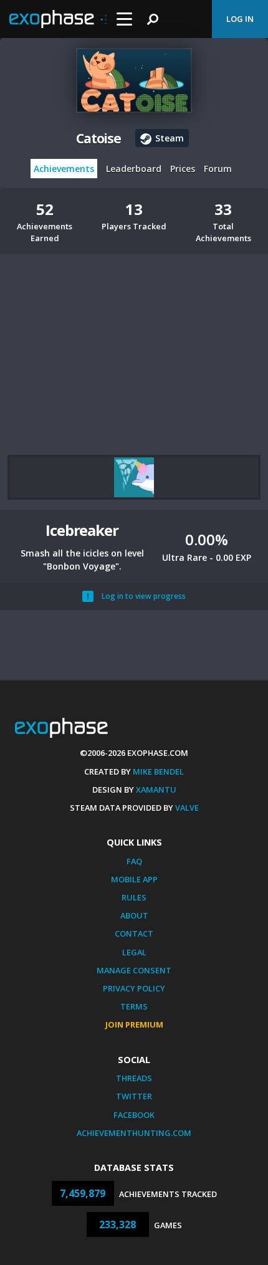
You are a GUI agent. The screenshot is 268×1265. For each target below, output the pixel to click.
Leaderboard (133, 168)
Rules (134, 897)
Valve (187, 807)
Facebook (134, 1114)
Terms (134, 1006)
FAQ (134, 861)
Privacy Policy (134, 988)
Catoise (99, 138)
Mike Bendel (158, 771)
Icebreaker (81, 530)
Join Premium (134, 1024)
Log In (240, 18)
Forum (218, 168)
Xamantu (156, 789)
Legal (134, 952)
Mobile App (134, 879)
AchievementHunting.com (134, 1132)
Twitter (134, 1096)
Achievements (64, 168)
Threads (134, 1078)
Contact (134, 933)
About (134, 915)
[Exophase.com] (58, 19)
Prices (182, 168)
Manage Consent (134, 970)
